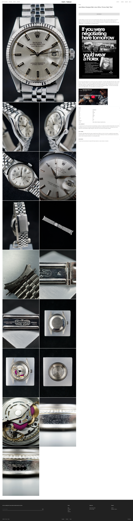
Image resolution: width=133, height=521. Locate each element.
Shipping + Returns (114, 509)
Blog (68, 507)
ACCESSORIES (81, 139)
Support (112, 505)
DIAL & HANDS (81, 131)
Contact (112, 507)
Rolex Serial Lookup (92, 507)
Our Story (69, 509)
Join (42, 509)
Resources (91, 505)
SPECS (80, 107)
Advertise (69, 511)
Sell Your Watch (92, 509)
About (69, 505)
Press (69, 510)
